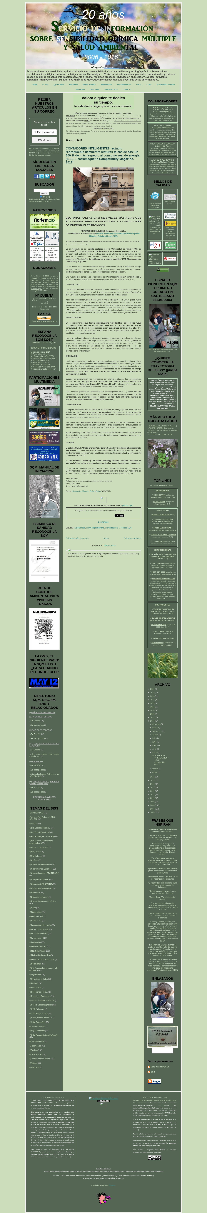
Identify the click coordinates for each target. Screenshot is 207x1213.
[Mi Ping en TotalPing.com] (103, 1101)
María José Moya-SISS (160, 1067)
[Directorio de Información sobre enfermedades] (155, 263)
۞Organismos (35, 975)
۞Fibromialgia (35, 912)
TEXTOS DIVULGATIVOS (166, 85)
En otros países (37, 725)
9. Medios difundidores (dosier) (43, 369)
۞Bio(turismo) (35, 852)
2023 (152, 700)
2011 (152, 795)
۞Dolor (32, 908)
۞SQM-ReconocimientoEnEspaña (43, 1035)
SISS (175, 349)
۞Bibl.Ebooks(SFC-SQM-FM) (41, 837)
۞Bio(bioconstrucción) (38, 847)
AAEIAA (160, 164)
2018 (152, 717)
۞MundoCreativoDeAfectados (42, 960)
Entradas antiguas (132, 538)
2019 (152, 714)
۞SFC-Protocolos (36, 1009)
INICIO (35, 85)
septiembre (157, 731)
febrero (155, 769)
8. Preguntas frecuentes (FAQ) (43, 367)
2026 (152, 689)
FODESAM (163, 148)
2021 (152, 707)
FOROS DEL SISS (111, 89)
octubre (155, 728)
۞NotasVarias (35, 964)
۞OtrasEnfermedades (38, 979)
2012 (152, 791)
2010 (152, 798)
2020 (152, 710)
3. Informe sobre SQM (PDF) (42, 356)
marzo (155, 752)
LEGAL (138, 85)
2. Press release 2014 (40, 354)
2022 (152, 703)
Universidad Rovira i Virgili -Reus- (164, 118)
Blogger (112, 1185)
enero (155, 772)
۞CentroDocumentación (39, 865)
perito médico (155, 114)
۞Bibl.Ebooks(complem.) (39, 828)
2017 (152, 721)
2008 (152, 805)
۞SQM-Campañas (37, 1022)
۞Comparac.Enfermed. (39, 880)
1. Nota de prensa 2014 (40, 352)
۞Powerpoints (35, 988)
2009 (152, 802)
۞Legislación (35, 942)
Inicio (106, 538)
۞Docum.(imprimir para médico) (42, 901)
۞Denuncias (79, 528)
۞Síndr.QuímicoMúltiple (39, 1018)
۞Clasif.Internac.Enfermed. (40, 869)
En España (35, 721)
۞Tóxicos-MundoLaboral (39, 1059)
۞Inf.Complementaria (95, 528)
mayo (154, 745)
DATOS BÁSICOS (89, 85)
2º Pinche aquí (44, 140)
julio (154, 738)
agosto (155, 735)
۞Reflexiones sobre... (38, 992)
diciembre (156, 724)
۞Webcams (34, 1067)
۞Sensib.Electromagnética (40, 1005)
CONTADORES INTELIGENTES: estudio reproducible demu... (160, 760)
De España (35, 750)
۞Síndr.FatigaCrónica (38, 1013)
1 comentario (103, 522)
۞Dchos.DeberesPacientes (40, 888)
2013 (152, 787)
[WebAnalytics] (103, 1106)
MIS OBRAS (73, 85)
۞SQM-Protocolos (37, 1031)
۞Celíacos (33, 860)
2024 (152, 696)
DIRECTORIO (94, 89)
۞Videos (33, 1063)
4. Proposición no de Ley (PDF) (43, 358)
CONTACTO (127, 89)
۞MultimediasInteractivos (40, 955)
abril (154, 749)
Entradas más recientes (77, 538)
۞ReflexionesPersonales (39, 996)
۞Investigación (111, 528)
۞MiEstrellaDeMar (37, 951)
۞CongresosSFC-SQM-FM (40, 884)
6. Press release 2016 (40, 363)
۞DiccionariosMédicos (38, 897)
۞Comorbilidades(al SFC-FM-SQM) (44, 873)
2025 (152, 692)
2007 (152, 809)
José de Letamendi (166, 886)
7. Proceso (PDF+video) (40, 365)
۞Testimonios (35, 1046)
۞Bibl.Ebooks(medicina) (39, 832)
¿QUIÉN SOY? (59, 85)
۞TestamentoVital (36, 1041)
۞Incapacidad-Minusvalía (40, 925)
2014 (152, 784)
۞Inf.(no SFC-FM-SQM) (39, 929)
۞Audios (33, 824)
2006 (152, 812)
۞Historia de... (35, 921)
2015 (152, 780)
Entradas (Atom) (109, 545)
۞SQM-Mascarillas (37, 1026)
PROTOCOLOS (106, 85)
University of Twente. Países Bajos (86, 491)
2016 (152, 777)
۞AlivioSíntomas (36, 813)
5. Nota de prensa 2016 (40, 360)
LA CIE (149, 85)
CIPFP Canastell (167, 173)
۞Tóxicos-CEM (125, 528)
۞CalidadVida (35, 856)
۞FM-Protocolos (36, 916)
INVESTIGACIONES (124, 85)
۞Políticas (33, 983)
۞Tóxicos (33, 1050)
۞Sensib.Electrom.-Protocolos (42, 1001)
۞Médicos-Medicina (37, 946)
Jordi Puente (160, 939)
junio (154, 742)
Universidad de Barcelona (158, 136)
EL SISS (45, 85)
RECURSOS (80, 89)
